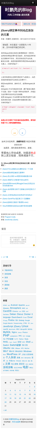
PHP (6, 335)
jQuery (15, 219)
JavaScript (8, 219)
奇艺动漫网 (16, 422)
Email (25, 317)
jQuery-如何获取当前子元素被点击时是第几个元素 (19, 190)
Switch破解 (15, 344)
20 (20, 398)
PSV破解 (9, 338)
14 (25, 394)
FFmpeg (5, 320)
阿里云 (17, 370)
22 (30, 398)
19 (15, 398)
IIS (29, 323)
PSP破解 (28, 336)
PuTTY (16, 339)
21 (25, 398)
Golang (21, 320)
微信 (29, 361)
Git (16, 320)
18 (10, 398)
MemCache (12, 329)
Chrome (15, 311)
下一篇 (32, 257)
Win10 (11, 351)
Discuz (20, 314)
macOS (5, 329)
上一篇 (4, 257)
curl (27, 311)
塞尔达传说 (27, 358)
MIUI (17, 329)
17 (5, 398)
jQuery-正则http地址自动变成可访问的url (17, 195)
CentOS (7, 311)
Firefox (11, 320)
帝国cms (12, 360)
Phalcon (25, 332)
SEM (19, 342)
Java (32, 323)
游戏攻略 (8, 274)
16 (34, 394)
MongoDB (23, 329)
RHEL (5, 341)
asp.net (27, 305)
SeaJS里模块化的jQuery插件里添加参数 (17, 206)
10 (5, 394)
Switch (6, 345)
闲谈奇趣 (12, 370)
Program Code (10, 217)
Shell (28, 341)
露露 (6, 288)
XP (19, 354)
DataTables (6, 314)
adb (9, 305)
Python (21, 339)
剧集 (18, 357)
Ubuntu (6, 347)
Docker (27, 314)
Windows (27, 351)
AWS (23, 308)
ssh (32, 342)
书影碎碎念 (9, 270)
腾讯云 (31, 367)
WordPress (12, 354)
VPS (22, 348)
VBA (12, 348)
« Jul (5, 410)
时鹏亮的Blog (8, 2)
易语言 (22, 363)
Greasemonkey (18, 323)
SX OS (25, 345)
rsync (10, 342)
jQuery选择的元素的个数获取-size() (15, 202)
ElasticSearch (17, 317)
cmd (20, 311)
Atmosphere (15, 307)
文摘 (7, 363)
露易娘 (7, 285)
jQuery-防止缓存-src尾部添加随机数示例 (17, 176)
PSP (24, 336)
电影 (26, 367)
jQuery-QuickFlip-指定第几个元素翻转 (16, 198)
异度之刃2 (24, 361)
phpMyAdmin (14, 336)
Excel (30, 317)
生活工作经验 (18, 368)
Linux (25, 326)
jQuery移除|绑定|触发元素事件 (14, 172)
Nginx (14, 332)
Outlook (20, 332)
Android (14, 304)
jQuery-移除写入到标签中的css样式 (15, 180)
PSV (4, 339)
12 (15, 394)
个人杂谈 (11, 357)
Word (4, 354)
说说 (6, 281)
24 (5, 402)
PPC (20, 336)
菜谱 (6, 277)
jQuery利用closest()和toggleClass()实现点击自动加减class (19, 184)
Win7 (5, 351)
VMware (17, 348)
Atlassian (6, 308)
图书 (22, 358)
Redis (26, 339)
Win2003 (19, 351)
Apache (21, 305)
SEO (23, 342)
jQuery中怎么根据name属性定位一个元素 (18, 169)
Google (27, 320)
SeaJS (15, 342)
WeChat (27, 348)
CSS (23, 311)
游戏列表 (31, 364)
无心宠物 (14, 364)
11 (10, 394)
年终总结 (18, 361)
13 (20, 394)
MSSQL (30, 329)
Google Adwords (8, 323)
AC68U (5, 305)
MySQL (7, 332)
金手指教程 (6, 370)
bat (27, 308)
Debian (13, 314)
